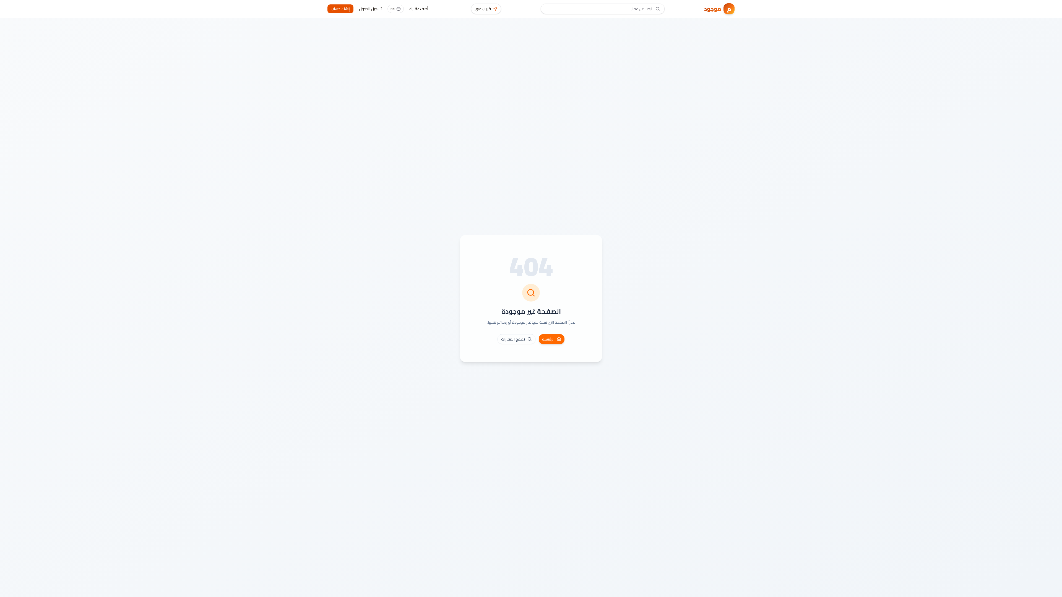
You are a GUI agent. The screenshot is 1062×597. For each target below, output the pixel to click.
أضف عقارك (418, 8)
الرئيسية (548, 339)
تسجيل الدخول (370, 8)
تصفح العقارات (513, 339)
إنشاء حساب (340, 8)
